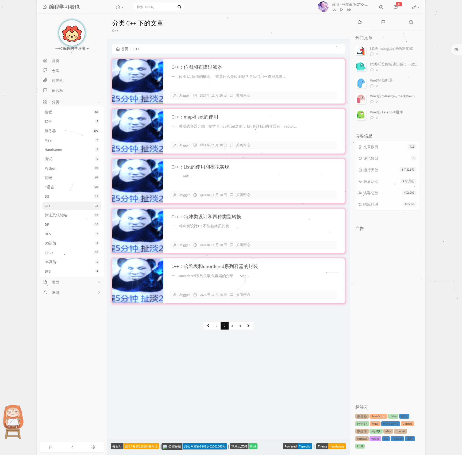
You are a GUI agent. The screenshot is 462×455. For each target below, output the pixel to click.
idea (388, 431)
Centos (407, 424)
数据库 (362, 431)
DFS (71, 233)
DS (71, 196)
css (386, 439)
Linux (71, 252)
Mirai (71, 140)
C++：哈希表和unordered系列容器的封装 (214, 266)
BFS (71, 271)
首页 (125, 49)
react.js (397, 439)
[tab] (359, 21)
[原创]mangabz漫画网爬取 (391, 48)
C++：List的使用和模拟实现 (200, 167)
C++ (71, 205)
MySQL (376, 431)
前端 (71, 177)
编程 (71, 112)
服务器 (71, 130)
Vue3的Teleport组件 (386, 112)
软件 (71, 121)
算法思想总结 (71, 215)
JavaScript (378, 416)
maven (400, 431)
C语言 (71, 187)
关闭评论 (243, 95)
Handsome (71, 149)
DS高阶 (71, 261)
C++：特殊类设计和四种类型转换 (206, 216)
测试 (71, 158)
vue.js (375, 439)
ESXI (360, 446)
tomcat (362, 439)
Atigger (184, 95)
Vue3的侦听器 (381, 80)
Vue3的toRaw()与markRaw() (392, 96)
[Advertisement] (387, 314)
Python (71, 168)
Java (393, 416)
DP (71, 224)
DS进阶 (71, 243)
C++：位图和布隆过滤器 (196, 67)
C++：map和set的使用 (194, 117)
